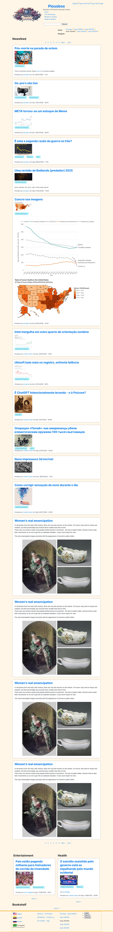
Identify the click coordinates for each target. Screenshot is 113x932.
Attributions (41, 917)
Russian (19, 921)
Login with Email (84, 3)
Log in (39, 71)
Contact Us (50, 917)
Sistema (87, 917)
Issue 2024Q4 (70, 31)
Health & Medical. (21, 214)
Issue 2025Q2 (89, 29)
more (33, 899)
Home (46, 12)
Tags (48, 921)
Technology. (19, 66)
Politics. (18, 415)
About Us (40, 914)
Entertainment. (20, 97)
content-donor (28, 354)
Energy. (29, 157)
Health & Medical (50, 19)
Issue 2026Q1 (78, 29)
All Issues (69, 29)
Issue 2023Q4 (93, 31)
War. (37, 157)
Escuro (87, 915)
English (19, 914)
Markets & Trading (50, 17)
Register (75, 3)
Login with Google (97, 3)
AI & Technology (49, 14)
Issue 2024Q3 (81, 31)
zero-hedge (28, 892)
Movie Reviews (20, 182)
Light (86, 913)
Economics (19, 157)
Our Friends (41, 921)
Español (19, 918)
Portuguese (21, 925)
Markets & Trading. (21, 127)
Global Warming (20, 448)
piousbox (26, 74)
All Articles (48, 914)
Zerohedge (66, 892)
